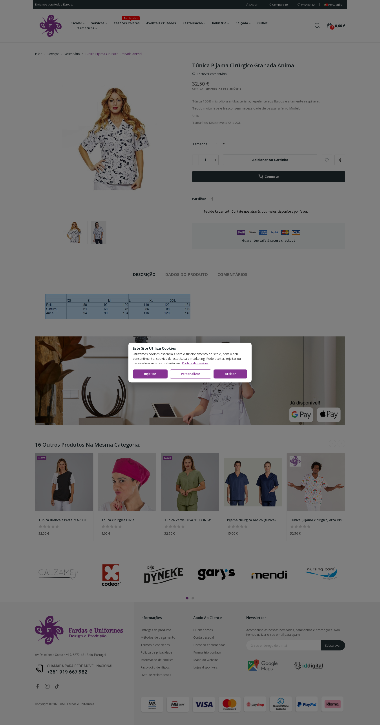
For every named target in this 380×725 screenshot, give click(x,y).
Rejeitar (150, 374)
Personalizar (190, 374)
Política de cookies (195, 363)
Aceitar (230, 374)
